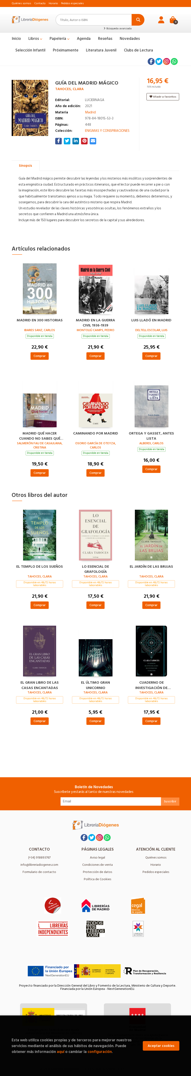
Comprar (40, 356)
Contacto (40, 3)
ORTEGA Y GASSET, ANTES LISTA (151, 435)
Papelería (58, 38)
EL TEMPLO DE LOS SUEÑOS (39, 567)
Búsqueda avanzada (119, 28)
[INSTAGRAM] (166, 61)
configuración (100, 1052)
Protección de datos (97, 872)
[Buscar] (138, 20)
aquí (60, 1052)
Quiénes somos (21, 3)
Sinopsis (25, 166)
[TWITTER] (158, 61)
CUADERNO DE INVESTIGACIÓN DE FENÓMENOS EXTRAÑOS (151, 684)
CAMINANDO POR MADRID (95, 433)
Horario (53, 3)
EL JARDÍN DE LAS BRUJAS (151, 567)
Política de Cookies (97, 879)
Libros (34, 38)
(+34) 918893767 (39, 857)
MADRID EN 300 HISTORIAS (40, 320)
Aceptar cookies (161, 1046)
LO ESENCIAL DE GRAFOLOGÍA (95, 568)
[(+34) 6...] (174, 61)
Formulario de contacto (39, 872)
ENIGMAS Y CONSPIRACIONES (107, 131)
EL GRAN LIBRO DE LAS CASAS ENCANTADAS (39, 684)
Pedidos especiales (72, 3)
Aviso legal (97, 857)
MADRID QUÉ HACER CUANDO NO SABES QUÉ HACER (39, 435)
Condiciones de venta (97, 864)
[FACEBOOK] (151, 61)
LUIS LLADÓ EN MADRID (151, 320)
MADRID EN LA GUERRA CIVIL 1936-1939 (95, 322)
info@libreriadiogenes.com (39, 864)
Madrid (90, 112)
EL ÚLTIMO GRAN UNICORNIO (95, 684)
